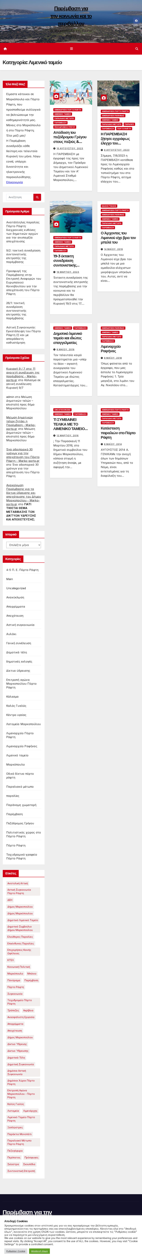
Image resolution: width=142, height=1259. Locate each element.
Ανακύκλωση (15, 597)
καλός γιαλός (15, 1104)
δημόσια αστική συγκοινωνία (16, 1072)
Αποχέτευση (14, 615)
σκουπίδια (29, 1164)
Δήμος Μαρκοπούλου (20, 906)
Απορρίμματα (15, 606)
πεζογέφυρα (15, 1150)
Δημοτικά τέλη (16, 652)
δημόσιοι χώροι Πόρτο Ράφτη (21, 1082)
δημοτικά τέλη (16, 1057)
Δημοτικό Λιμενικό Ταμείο (22, 920)
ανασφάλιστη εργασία (20, 1017)
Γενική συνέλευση (18, 643)
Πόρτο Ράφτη (15, 845)
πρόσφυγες (31, 1157)
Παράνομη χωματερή (21, 805)
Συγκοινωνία (15, 993)
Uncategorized (16, 588)
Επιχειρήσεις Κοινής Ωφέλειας (19, 951)
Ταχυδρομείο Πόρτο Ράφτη (19, 1002)
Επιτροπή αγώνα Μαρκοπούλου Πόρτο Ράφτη (21, 683)
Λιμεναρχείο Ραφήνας (21, 746)
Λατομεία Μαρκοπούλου (23, 724)
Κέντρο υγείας (16, 715)
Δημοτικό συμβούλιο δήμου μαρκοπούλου (20, 928)
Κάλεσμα (12, 696)
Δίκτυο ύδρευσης (18, 670)
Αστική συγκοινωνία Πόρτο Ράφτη (19, 891)
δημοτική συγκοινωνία (20, 1064)
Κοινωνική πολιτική (18, 966)
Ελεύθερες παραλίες (20, 936)
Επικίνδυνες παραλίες (20, 943)
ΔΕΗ (9, 899)
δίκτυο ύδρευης (17, 1044)
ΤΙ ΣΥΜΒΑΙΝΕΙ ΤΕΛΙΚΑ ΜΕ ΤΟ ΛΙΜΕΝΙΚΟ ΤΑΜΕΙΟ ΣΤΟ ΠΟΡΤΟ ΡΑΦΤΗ (69, 426)
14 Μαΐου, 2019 (113, 249)
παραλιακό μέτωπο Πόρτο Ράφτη (19, 1142)
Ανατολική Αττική (17, 883)
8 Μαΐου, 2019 (65, 349)
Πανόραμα (13, 980)
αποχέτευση (14, 1030)
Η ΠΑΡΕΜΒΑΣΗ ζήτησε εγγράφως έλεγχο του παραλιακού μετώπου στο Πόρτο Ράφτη (117, 145)
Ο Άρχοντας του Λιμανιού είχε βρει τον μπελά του (118, 238)
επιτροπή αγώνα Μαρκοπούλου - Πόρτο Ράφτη (21, 1094)
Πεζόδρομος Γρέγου (20, 823)
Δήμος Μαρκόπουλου (20, 913)
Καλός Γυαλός (16, 705)
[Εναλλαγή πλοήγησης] (71, 49)
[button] (136, 48)
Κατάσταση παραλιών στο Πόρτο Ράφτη (118, 433)
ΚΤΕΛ (10, 960)
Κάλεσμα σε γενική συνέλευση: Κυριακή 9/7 (23, 383)
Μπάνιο (31, 973)
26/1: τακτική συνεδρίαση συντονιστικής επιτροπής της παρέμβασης (16, 310)
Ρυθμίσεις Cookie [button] (15, 1251)
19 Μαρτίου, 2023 (68, 272)
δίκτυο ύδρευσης (17, 1050)
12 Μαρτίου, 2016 (68, 435)
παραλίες (12, 796)
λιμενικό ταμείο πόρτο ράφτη (21, 1119)
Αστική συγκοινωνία (20, 625)
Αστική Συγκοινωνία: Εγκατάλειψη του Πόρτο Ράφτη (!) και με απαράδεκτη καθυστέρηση (23, 335)
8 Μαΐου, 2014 (113, 444)
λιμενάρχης (30, 1110)
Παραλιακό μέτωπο (20, 786)
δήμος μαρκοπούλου (20, 1037)
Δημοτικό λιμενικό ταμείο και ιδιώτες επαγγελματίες (67, 338)
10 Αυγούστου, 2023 (70, 148)
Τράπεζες (13, 1010)
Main (9, 579)
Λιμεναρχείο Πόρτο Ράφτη (67, 110)
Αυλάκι (11, 634)
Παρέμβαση (14, 814)
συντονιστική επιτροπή (21, 1170)
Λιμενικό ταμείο (17, 755)
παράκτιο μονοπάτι (19, 1134)
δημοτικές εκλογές (19, 661)
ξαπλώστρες (15, 1127)
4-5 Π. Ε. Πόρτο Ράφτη (22, 570)
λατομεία (13, 1110)
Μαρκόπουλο (15, 764)
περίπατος (13, 1157)
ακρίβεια (28, 1010)
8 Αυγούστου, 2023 (117, 150)
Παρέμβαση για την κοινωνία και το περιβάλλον (71, 16)
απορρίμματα (15, 1023)
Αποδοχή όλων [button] (39, 1251)
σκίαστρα (13, 1164)
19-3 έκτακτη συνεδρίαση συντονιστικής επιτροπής (64, 263)
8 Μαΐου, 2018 (113, 358)
